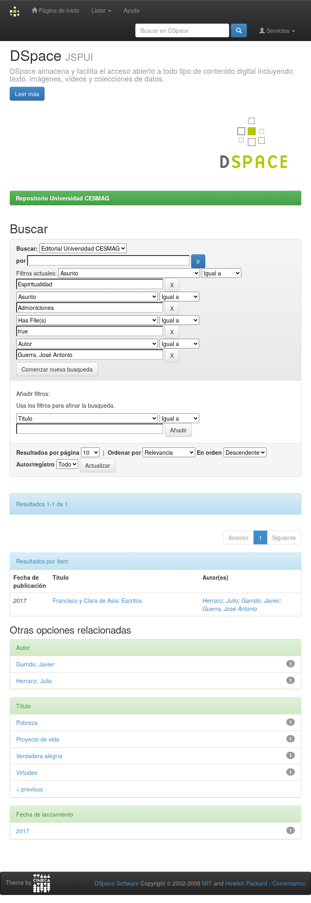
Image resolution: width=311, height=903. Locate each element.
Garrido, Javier (260, 600)
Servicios (278, 30)
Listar (99, 10)
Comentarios (289, 883)
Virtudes (26, 772)
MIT (207, 883)
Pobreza (27, 722)
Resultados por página (47, 452)
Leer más (27, 94)
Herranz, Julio (220, 600)
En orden (209, 452)
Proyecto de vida (37, 739)
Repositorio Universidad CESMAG (62, 198)
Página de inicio (58, 10)
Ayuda (132, 10)
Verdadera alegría (39, 756)
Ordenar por (124, 452)
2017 (22, 831)
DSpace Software (116, 883)
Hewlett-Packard (246, 883)
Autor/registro (35, 464)
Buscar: (27, 248)
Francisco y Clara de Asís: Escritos (97, 600)
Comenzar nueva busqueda (57, 369)
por (21, 260)
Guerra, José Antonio (229, 608)
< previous (29, 789)
